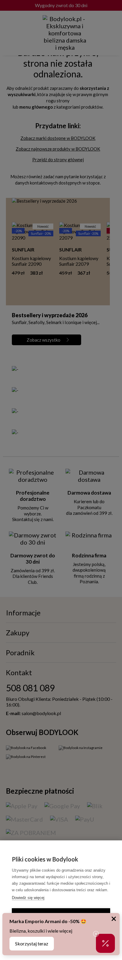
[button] (105, 943)
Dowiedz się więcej (28, 897)
